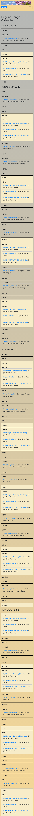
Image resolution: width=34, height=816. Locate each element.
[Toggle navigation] (30, 7)
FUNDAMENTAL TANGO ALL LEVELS (15, 74)
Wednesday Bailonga (10, 38)
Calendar (4, 7)
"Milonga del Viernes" (10, 232)
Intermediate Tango (9, 68)
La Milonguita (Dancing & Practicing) (15, 62)
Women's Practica (9, 146)
